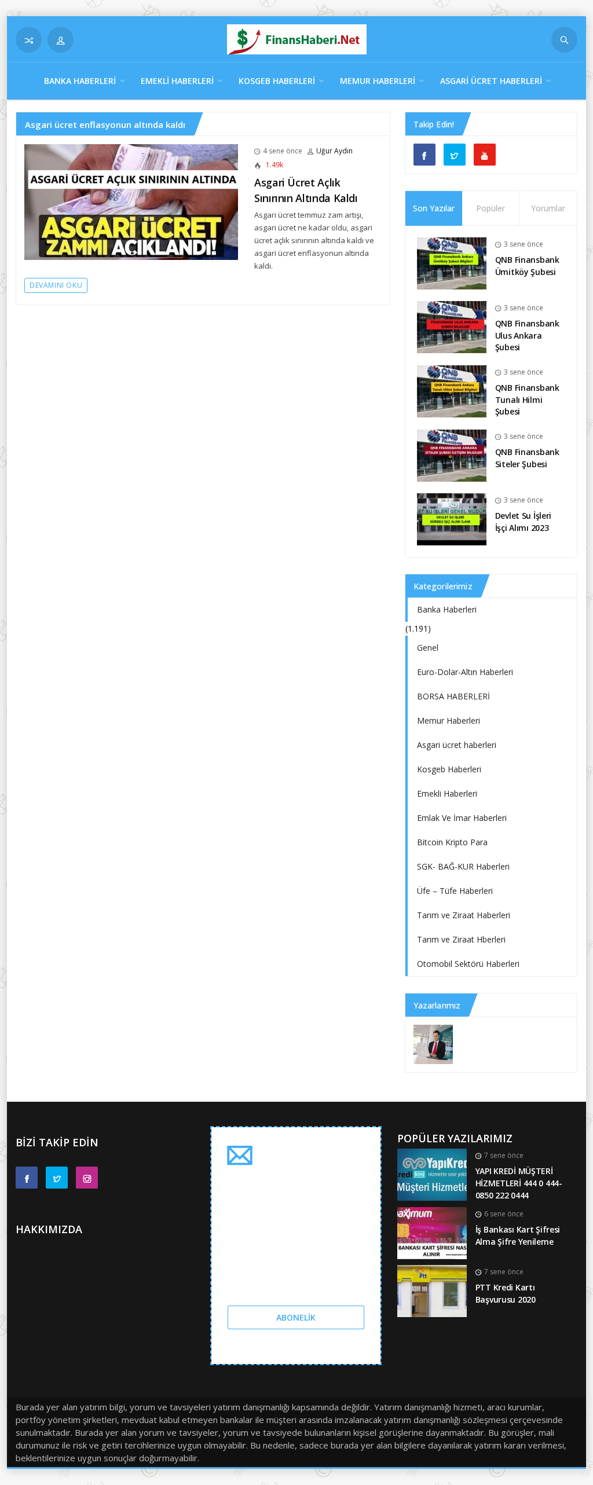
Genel (427, 647)
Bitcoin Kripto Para (452, 842)
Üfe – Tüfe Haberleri (455, 890)
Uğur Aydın (334, 151)
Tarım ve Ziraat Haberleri (463, 915)
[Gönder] (564, 40)
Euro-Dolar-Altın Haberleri (465, 671)
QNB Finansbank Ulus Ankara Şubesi (527, 335)
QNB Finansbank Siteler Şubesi (527, 458)
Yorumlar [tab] (548, 208)
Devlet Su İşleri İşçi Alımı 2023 (523, 521)
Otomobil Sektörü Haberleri (468, 963)
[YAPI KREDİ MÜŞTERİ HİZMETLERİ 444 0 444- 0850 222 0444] (432, 1173)
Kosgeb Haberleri (277, 80)
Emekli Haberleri (177, 80)
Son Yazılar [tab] (434, 208)
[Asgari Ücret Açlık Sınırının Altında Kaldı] (131, 201)
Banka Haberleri (80, 80)
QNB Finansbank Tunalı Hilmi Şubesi (527, 399)
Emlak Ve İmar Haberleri (462, 817)
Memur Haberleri (377, 80)
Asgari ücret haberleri (491, 80)
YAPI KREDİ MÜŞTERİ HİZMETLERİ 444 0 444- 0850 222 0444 (518, 1182)
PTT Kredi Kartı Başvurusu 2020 (505, 1293)
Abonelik (296, 1317)
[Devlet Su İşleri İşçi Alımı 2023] (451, 518)
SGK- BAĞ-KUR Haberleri (463, 866)
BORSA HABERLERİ (453, 696)
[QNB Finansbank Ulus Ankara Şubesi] (451, 326)
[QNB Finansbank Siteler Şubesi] (451, 454)
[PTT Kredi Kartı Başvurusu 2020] (432, 1290)
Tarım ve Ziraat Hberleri (461, 939)
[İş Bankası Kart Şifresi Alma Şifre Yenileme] (432, 1232)
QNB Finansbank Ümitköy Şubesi (527, 265)
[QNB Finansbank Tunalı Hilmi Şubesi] (451, 390)
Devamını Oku (56, 285)
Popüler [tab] (490, 208)
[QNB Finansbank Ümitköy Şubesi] (451, 262)
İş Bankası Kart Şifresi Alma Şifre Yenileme (518, 1235)
